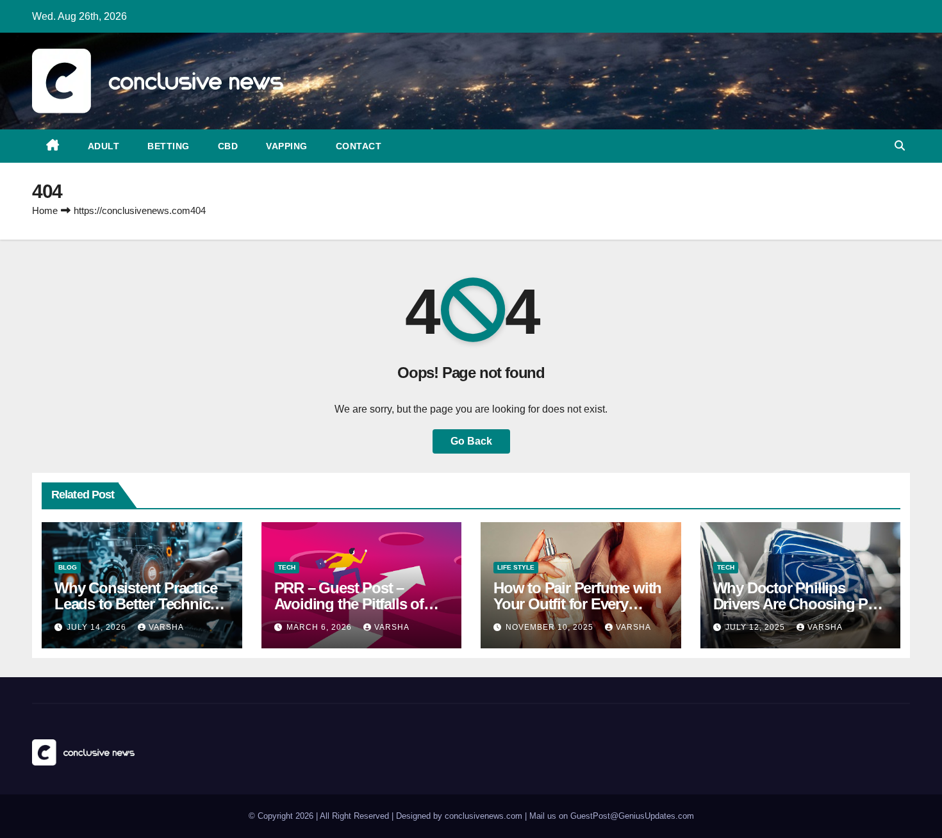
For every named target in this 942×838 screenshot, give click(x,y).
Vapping (287, 146)
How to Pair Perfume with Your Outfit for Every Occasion (577, 603)
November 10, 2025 (551, 627)
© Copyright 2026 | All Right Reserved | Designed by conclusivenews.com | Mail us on (409, 816)
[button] (900, 145)
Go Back (471, 441)
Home (45, 210)
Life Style (515, 567)
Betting (168, 146)
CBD (228, 146)
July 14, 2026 (98, 627)
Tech (286, 567)
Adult (104, 146)
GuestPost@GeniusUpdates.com (632, 816)
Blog (67, 567)
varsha (166, 627)
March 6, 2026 (320, 627)
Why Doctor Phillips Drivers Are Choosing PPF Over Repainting (799, 603)
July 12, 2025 (756, 627)
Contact (359, 146)
